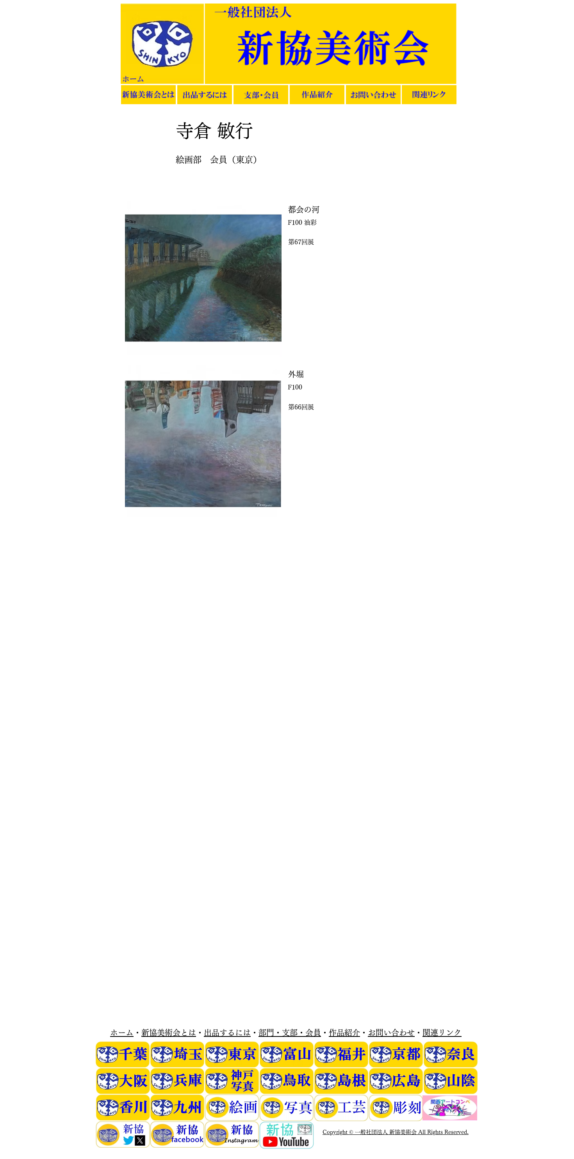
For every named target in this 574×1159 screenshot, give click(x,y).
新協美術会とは (168, 1032)
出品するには (227, 1032)
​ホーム (122, 1032)
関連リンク (442, 1032)
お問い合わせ (391, 1032)
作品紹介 (344, 1032)
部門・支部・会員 (289, 1032)
